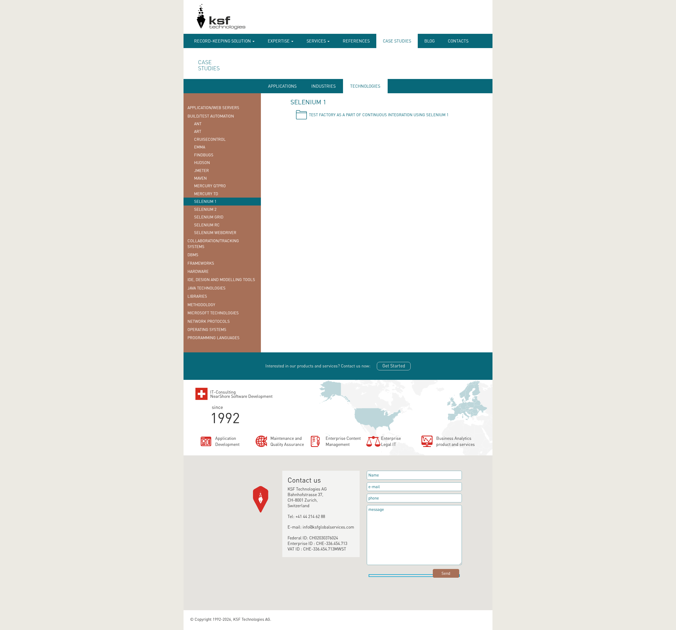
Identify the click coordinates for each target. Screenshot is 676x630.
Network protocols (208, 321)
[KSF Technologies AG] (194, 19)
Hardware (198, 271)
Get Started (393, 365)
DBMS (192, 254)
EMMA (199, 147)
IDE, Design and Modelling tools (221, 279)
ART (197, 131)
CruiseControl (210, 139)
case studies (397, 41)
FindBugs (203, 154)
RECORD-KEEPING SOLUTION (223, 41)
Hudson (202, 162)
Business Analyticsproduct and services (455, 441)
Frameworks (200, 263)
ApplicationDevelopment (227, 441)
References (356, 41)
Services (317, 41)
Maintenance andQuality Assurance (287, 441)
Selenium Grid (208, 217)
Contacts (458, 41)
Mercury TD (206, 193)
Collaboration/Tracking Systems (213, 243)
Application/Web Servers (213, 107)
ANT (197, 123)
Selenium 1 (205, 201)
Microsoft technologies (213, 312)
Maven (200, 178)
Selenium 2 (205, 209)
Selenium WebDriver (215, 232)
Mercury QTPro (210, 185)
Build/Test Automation (210, 116)
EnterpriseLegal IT (391, 441)
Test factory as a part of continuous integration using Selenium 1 (379, 114)
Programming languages (213, 337)
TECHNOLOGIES (365, 86)
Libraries (197, 296)
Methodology (201, 304)
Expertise (279, 41)
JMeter (201, 170)
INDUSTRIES (323, 86)
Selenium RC (207, 224)
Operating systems (206, 329)
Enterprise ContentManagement (343, 441)
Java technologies (206, 288)
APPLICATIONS (282, 86)
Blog (429, 41)
